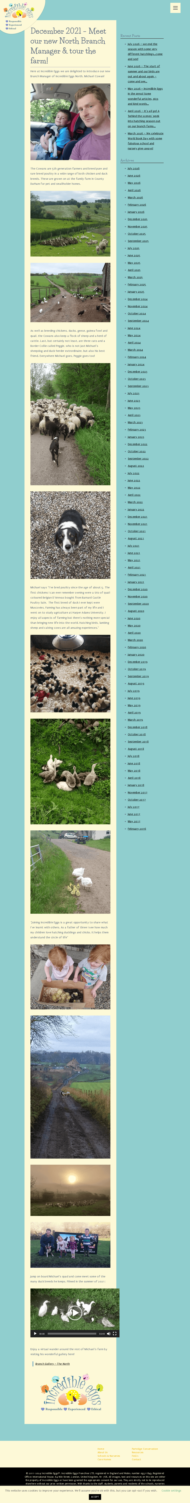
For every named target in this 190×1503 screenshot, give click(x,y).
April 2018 (134, 778)
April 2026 (134, 190)
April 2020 (134, 632)
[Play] (35, 1334)
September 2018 (138, 741)
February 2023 (137, 429)
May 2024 (134, 335)
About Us (103, 1452)
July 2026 (134, 168)
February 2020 (137, 647)
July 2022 (134, 473)
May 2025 (134, 262)
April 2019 (134, 712)
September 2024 (138, 320)
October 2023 (137, 379)
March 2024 (135, 349)
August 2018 (136, 748)
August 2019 (136, 683)
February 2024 (137, 357)
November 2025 (138, 226)
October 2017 (137, 799)
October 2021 (137, 531)
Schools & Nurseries (109, 1456)
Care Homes (104, 1459)
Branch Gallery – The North (52, 1363)
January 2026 (136, 212)
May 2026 (134, 183)
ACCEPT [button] (95, 1497)
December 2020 (138, 589)
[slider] (72, 1334)
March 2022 (135, 502)
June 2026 (134, 175)
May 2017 (134, 821)
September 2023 (138, 386)
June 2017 (134, 814)
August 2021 (136, 538)
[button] (75, 1313)
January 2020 (136, 654)
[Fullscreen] (115, 1334)
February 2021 (137, 574)
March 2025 (135, 277)
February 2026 (137, 204)
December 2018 (138, 727)
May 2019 (134, 705)
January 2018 (136, 785)
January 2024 (136, 364)
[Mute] (109, 1334)
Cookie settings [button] (171, 1490)
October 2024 (137, 313)
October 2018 (137, 734)
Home (101, 1448)
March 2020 (135, 640)
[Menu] (175, 8)
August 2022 (136, 466)
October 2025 (137, 233)
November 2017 (138, 792)
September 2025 (138, 241)
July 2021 (134, 545)
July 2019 (134, 691)
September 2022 (138, 458)
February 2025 (137, 284)
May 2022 (134, 487)
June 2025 (134, 255)
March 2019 (135, 719)
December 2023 (138, 371)
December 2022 (138, 444)
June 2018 (134, 763)
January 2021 (136, 582)
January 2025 (136, 291)
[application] (74, 1312)
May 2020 (134, 625)
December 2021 (138, 516)
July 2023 (134, 393)
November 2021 (138, 524)
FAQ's (135, 1456)
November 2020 (138, 596)
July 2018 (134, 756)
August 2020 (136, 611)
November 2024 (138, 306)
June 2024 (134, 328)
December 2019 (138, 661)
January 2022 (136, 509)
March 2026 (135, 197)
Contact (136, 1459)
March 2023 (135, 422)
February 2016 (137, 828)
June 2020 (134, 618)
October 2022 (137, 451)
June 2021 (134, 553)
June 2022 (134, 480)
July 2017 (134, 807)
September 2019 (138, 676)
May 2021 (134, 560)
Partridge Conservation (145, 1448)
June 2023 (134, 400)
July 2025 (134, 248)
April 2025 (134, 270)
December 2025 (138, 219)
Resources (138, 1452)
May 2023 (134, 408)
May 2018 (134, 770)
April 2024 (134, 342)
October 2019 (137, 669)
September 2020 (138, 603)
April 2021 (134, 567)
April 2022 (134, 495)
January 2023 (136, 437)
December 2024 (138, 299)
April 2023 (134, 415)
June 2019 (134, 698)
